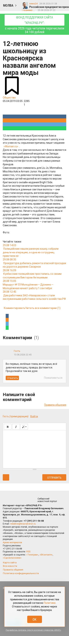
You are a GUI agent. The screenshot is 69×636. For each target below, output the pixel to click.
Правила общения (55, 404)
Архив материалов (12, 542)
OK (34, 619)
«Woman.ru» (11, 146)
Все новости (10, 566)
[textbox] (34, 448)
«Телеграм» (32, 554)
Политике (50, 602)
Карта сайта (10, 562)
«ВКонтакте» (46, 554)
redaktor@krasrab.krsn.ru (23, 524)
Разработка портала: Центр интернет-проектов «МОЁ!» (33, 630)
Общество (9, 97)
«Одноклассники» (12, 558)
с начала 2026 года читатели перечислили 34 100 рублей (34, 24)
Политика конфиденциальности (21, 573)
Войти (34, 416)
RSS (28, 551)
